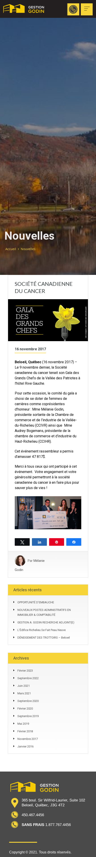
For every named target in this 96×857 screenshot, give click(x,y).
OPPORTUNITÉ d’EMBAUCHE (35, 602)
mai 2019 (23, 723)
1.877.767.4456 (73, 22)
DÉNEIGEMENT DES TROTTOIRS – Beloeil (43, 637)
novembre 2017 (27, 739)
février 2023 (25, 670)
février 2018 (25, 731)
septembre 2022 (28, 678)
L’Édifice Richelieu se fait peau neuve (41, 630)
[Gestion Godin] (24, 9)
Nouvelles (28, 249)
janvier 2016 (25, 746)
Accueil (10, 249)
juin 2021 (23, 685)
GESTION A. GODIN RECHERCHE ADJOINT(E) (45, 622)
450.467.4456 (33, 815)
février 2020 (25, 708)
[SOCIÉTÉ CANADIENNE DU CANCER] (48, 320)
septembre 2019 (28, 716)
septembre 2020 (28, 701)
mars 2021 (24, 693)
